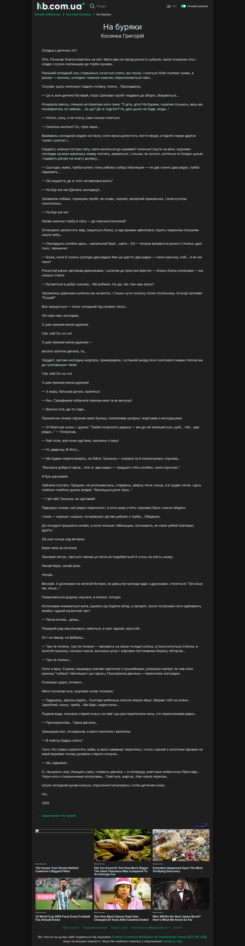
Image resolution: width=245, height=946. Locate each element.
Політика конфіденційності (150, 927)
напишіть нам (172, 941)
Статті (177, 927)
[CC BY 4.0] (197, 937)
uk (169, 6)
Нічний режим (197, 6)
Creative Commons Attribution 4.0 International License (149, 937)
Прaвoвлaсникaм (95, 927)
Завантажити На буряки (59, 815)
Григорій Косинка (78, 14)
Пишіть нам (119, 927)
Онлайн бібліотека (47, 14)
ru (174, 6)
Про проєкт (71, 927)
